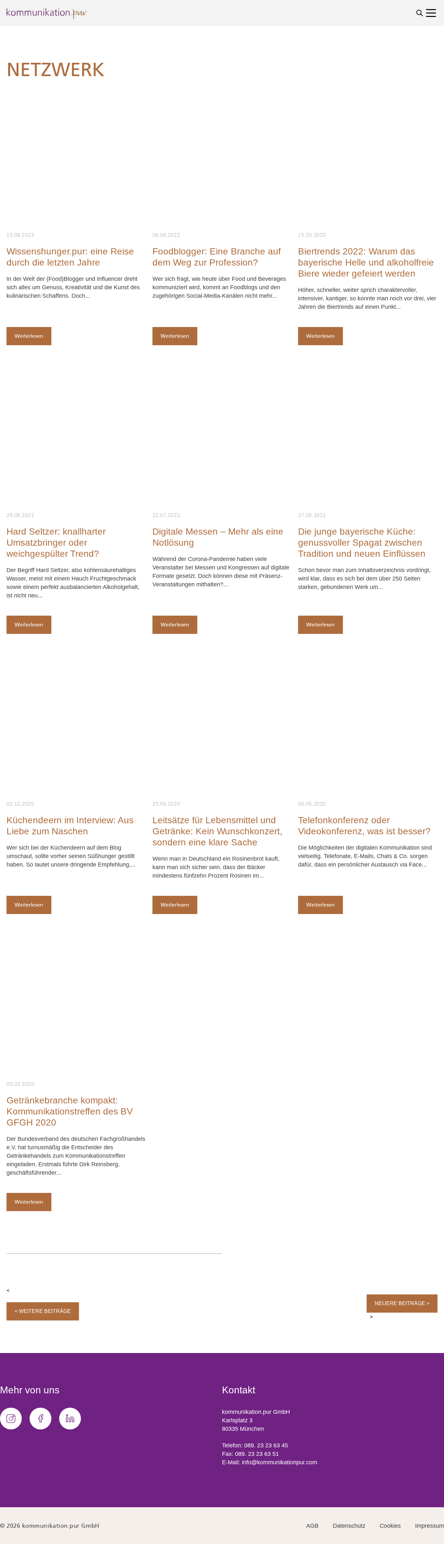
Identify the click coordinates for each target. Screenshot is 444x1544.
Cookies (390, 1526)
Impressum (429, 1526)
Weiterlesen (29, 336)
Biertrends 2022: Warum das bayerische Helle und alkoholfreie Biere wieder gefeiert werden (366, 262)
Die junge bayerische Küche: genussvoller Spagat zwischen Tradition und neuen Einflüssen (361, 542)
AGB (312, 1526)
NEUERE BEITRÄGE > (402, 1303)
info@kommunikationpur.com (279, 1462)
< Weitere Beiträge (43, 1311)
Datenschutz (349, 1526)
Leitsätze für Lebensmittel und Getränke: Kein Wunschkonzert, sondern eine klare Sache (217, 831)
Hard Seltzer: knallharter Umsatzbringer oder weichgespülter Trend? (56, 542)
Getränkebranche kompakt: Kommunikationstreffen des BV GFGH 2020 (70, 1111)
